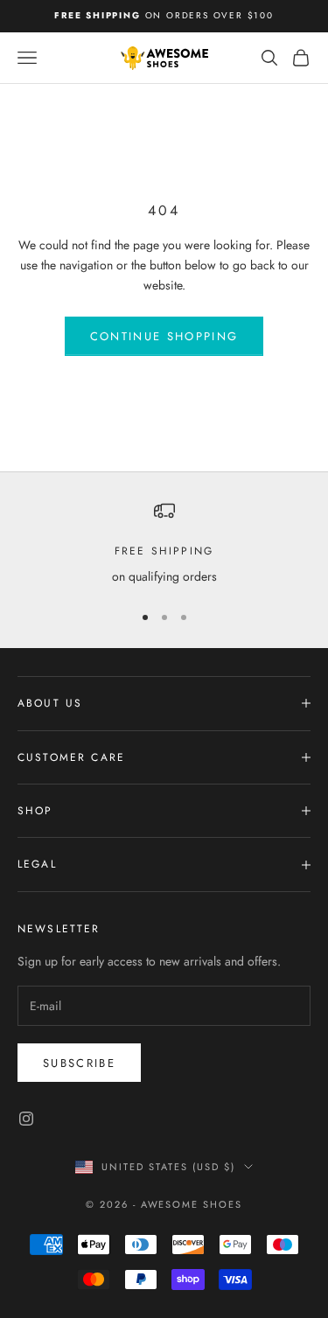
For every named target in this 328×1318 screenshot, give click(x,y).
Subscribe (79, 1063)
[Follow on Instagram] (26, 1118)
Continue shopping (164, 336)
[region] (164, 543)
